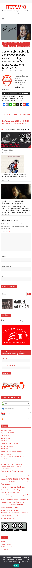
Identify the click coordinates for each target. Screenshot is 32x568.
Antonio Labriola (19, 464)
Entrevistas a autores (17, 478)
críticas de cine (24, 474)
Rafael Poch (3, 515)
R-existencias (4, 449)
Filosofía (5, 46)
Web (2, 276)
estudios (12, 482)
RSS (22, 101)
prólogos (16, 510)
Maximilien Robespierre (6, 507)
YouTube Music (15, 101)
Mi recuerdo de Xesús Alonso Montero (16, 115)
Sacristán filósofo (8, 150)
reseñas (15, 515)
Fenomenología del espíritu (22, 481)
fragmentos (5, 484)
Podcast (19, 46)
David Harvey (4, 476)
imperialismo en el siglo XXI (20, 495)
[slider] (26, 93)
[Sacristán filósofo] (16, 133)
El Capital (3, 479)
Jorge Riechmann (17, 497)
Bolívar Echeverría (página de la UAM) (11, 451)
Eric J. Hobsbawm (5, 481)
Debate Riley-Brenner (12, 476)
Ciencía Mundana (6, 454)
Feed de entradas (6, 544)
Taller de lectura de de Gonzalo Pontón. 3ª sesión (14, 176)
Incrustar (20, 98)
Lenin (26, 502)
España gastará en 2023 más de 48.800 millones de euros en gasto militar (16, 122)
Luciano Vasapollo (5, 505)
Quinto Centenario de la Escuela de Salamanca (14, 512)
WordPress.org (5, 549)
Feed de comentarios (7, 547)
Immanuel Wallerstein (6, 495)
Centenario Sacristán (11, 471)
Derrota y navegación (7, 446)
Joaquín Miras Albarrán (6, 497)
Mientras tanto (5, 435)
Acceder (3, 541)
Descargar (12, 98)
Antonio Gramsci (7, 464)
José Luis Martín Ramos (10, 499)
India (29, 495)
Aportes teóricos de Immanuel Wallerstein (11, 466)
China (23, 471)
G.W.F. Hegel (12, 46)
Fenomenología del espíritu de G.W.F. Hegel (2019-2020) (15, 43)
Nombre (4, 257)
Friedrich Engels (6, 490)
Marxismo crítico (5, 438)
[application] (16, 93)
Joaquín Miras (5, 459)
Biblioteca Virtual (6, 430)
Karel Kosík (12, 502)
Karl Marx (20, 502)
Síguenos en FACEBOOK (8, 433)
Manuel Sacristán (16, 504)
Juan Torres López (24, 499)
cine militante (5, 474)
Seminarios (26, 46)
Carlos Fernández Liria (6, 468)
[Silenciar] (23, 93)
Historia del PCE (16, 492)
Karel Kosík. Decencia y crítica (9, 443)
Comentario (5, 232)
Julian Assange (4, 502)
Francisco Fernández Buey (13, 487)
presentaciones (6, 510)
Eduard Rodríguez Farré (23, 476)
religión (9, 515)
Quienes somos (5, 319)
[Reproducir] (4, 93)
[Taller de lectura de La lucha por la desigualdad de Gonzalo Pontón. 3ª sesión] (12, 156)
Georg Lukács (5, 492)
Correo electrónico (7, 266)
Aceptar (16, 565)
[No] (30, 562)
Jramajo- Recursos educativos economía (12, 457)
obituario (16, 507)
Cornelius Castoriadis (15, 474)
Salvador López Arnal (7, 441)
